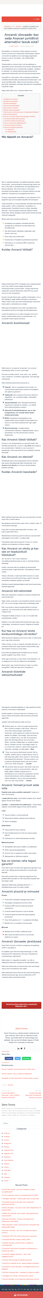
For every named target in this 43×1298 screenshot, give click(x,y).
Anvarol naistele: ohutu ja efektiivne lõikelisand (17, 1074)
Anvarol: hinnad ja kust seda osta (14, 121)
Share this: (9, 129)
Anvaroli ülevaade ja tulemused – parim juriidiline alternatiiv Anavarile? (10, 1094)
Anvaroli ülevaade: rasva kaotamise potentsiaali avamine (21, 1279)
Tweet (18, 1058)
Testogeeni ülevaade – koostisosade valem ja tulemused (21, 1199)
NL (16, 1289)
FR (25, 1289)
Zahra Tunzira (8, 1104)
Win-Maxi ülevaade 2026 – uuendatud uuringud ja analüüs (21, 1272)
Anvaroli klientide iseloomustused (14, 119)
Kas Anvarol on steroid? (10, 108)
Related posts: (11, 132)
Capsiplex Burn (9, 1150)
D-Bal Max (7, 1170)
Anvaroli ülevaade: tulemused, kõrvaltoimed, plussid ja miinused (33, 1094)
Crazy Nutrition (8, 1160)
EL (31, 1289)
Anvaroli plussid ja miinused (12, 125)
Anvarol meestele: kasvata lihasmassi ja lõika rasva (18, 1069)
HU (38, 1289)
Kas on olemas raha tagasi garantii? (14, 123)
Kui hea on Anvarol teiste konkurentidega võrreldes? (19, 116)
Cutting (6, 1167)
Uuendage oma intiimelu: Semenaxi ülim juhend (18, 1276)
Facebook (9, 1058)
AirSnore (6, 1133)
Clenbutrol (7, 1157)
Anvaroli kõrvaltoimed (10, 114)
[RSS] (21, 2)
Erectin (6, 1181)
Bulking (6, 1147)
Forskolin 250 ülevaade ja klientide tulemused (17, 1260)
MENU (37, 19)
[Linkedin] (18, 1048)
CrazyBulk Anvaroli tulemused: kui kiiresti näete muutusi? (20, 1078)
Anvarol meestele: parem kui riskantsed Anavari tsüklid (20, 1195)
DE (28, 1289)
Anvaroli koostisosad (9, 103)
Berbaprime (7, 1143)
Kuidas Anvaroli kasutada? (11, 110)
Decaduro (7, 1177)
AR (3, 1289)
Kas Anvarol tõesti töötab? (11, 106)
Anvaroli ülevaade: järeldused (13, 127)
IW (34, 1289)
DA (13, 1289)
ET (19, 1289)
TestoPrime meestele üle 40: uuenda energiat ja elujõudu (21, 1263)
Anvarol (10, 1085)
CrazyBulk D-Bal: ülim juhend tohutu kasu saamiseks (20, 1236)
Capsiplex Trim (8, 1153)
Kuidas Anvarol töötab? (10, 101)
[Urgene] (21, 9)
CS (9, 1289)
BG (6, 1289)
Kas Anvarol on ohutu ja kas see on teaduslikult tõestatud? (21, 112)
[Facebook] (25, 1048)
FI (22, 1289)
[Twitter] (21, 1048)
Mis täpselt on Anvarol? (10, 99)
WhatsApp (26, 1058)
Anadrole (7, 1136)
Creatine (6, 1164)
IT (40, 1289)
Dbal (5, 1174)
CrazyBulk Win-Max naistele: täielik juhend (16, 1239)
